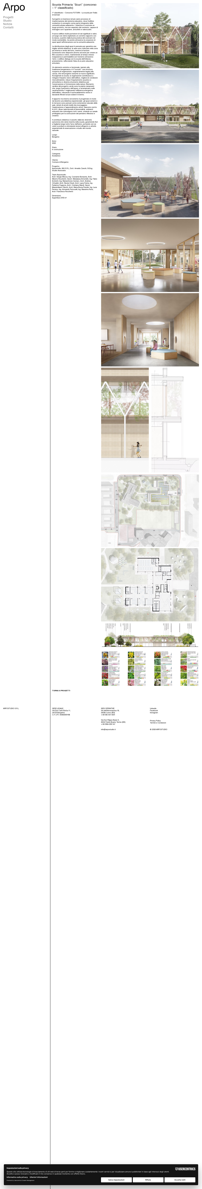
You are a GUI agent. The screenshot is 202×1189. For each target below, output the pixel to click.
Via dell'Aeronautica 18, (110, 711)
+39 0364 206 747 (108, 724)
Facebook (154, 711)
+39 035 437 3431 (108, 715)
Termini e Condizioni (158, 723)
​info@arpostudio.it (108, 729)
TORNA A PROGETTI (61, 691)
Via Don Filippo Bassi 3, (110, 720)
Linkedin (153, 708)
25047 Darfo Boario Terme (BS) (113, 722)
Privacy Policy (155, 721)
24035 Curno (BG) (108, 713)
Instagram (154, 713)
